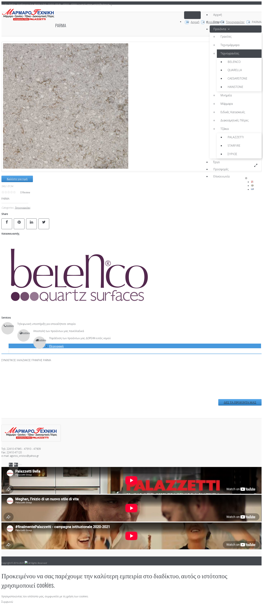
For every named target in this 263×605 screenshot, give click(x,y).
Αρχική (195, 22)
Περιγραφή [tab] (56, 345)
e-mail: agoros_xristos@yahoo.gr (94, 4)
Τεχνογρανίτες (22, 207)
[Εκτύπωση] (252, 185)
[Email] (252, 189)
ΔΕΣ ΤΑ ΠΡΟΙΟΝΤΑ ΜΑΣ (240, 402)
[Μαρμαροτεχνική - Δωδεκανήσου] (28, 15)
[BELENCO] (77, 311)
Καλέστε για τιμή (17, 178)
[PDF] (252, 182)
